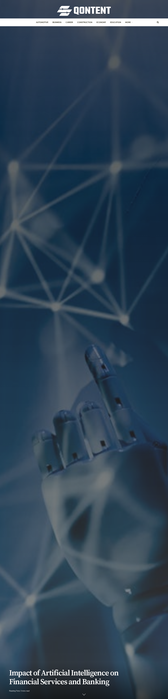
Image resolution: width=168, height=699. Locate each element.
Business (56, 22)
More (128, 22)
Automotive (42, 22)
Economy (101, 22)
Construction (84, 22)
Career (69, 22)
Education (115, 22)
